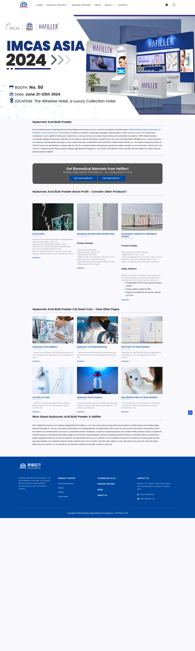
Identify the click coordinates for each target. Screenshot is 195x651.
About (108, 5)
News (98, 5)
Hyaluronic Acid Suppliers (45, 347)
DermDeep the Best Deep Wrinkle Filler (96, 234)
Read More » (36, 258)
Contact (123, 5)
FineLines (132, 129)
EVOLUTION (38, 234)
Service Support (81, 5)
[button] (174, 5)
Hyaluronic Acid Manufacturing (92, 347)
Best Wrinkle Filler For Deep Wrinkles (139, 397)
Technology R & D (107, 478)
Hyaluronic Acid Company (89, 397)
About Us (102, 495)
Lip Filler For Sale (41, 397)
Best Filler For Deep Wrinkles (135, 347)
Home (40, 5)
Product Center (55, 5)
